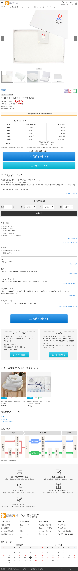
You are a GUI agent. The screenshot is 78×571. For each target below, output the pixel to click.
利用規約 (25, 569)
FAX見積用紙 (62, 528)
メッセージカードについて (69, 283)
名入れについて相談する (46, 528)
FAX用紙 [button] (61, 521)
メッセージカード (25, 534)
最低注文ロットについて (69, 242)
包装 (21, 531)
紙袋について (72, 295)
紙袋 (21, 537)
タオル (3, 416)
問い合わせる (43, 534)
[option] (39, 38)
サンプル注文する (21, 355)
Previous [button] (2, 38)
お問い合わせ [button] (43, 521)
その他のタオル (8, 421)
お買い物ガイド (5, 525)
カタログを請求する (45, 531)
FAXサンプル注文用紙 (64, 531)
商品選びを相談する (45, 525)
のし (21, 528)
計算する (39, 213)
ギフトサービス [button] (25, 521)
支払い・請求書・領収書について (67, 306)
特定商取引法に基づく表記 (36, 569)
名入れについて (24, 525)
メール (71, 4)
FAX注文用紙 (62, 525)
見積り (76, 4)
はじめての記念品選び (7, 531)
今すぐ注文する (40, 165)
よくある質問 (5, 528)
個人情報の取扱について (14, 569)
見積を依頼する (41, 156)
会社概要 (3, 569)
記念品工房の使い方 (7, 534)
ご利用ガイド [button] (5, 521)
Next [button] (75, 38)
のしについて (72, 264)
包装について (72, 273)
